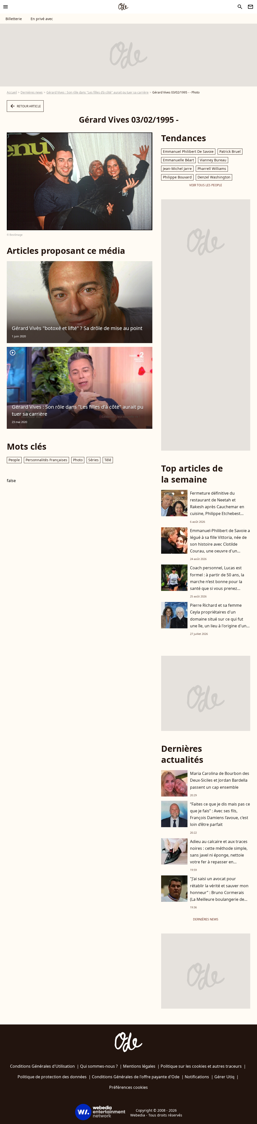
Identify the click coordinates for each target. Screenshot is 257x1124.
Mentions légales (139, 1066)
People (14, 459)
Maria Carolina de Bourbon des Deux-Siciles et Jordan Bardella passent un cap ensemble (219, 780)
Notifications (197, 1077)
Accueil (12, 92)
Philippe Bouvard (177, 177)
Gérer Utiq (224, 1077)
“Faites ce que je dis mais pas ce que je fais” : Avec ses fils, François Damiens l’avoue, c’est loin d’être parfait (220, 814)
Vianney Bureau (213, 160)
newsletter (250, 7)
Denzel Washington (214, 177)
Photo (78, 459)
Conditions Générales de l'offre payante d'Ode (135, 1077)
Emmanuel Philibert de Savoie (188, 151)
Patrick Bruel (230, 151)
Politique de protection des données (52, 1077)
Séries (93, 459)
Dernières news (32, 92)
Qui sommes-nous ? (99, 1066)
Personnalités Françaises (46, 459)
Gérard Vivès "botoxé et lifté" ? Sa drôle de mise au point (77, 328)
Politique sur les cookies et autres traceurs (201, 1066)
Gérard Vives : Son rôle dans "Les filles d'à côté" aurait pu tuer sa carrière (97, 92)
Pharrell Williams (212, 168)
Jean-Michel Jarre (177, 168)
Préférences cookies (128, 1087)
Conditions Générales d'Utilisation (42, 1066)
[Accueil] (123, 6)
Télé (107, 459)
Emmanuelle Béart (178, 160)
